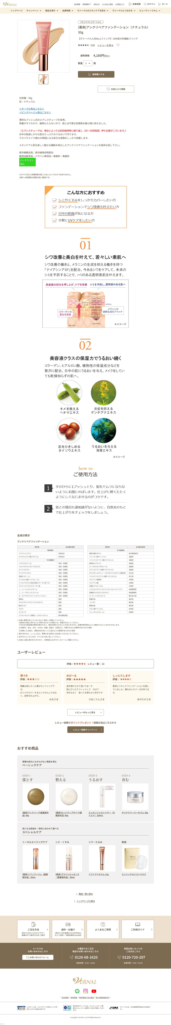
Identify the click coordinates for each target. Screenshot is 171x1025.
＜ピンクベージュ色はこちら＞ (35, 112)
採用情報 (86, 4)
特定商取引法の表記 (86, 997)
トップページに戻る (86, 901)
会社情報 (77, 4)
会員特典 (66, 10)
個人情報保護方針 (102, 997)
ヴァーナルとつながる (122, 10)
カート (165, 3)
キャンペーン (32, 10)
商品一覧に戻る (86, 894)
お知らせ (97, 4)
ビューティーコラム (148, 10)
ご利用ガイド (119, 4)
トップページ (17, 10)
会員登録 (137, 3)
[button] (43, 79)
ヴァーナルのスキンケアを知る (91, 10)
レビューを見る (105, 45)
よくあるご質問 (107, 4)
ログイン (151, 3)
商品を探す (50, 10)
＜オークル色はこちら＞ (31, 108)
